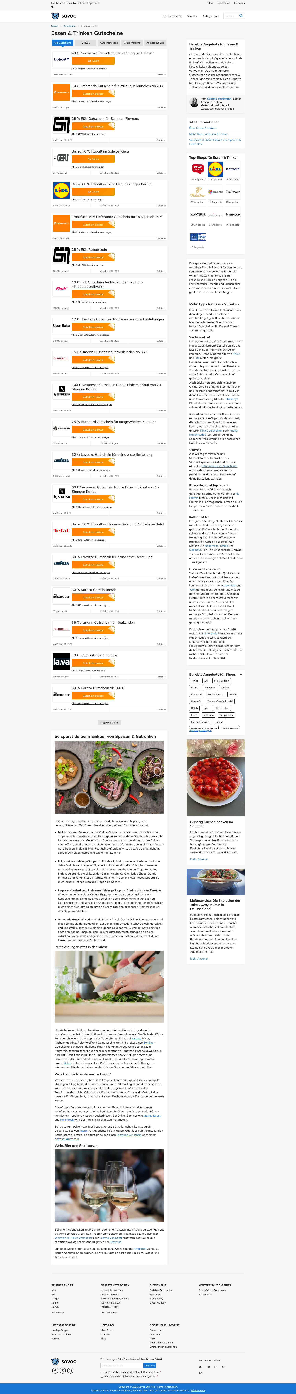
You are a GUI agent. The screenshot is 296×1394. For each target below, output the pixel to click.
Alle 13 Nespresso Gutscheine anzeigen (92, 404)
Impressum (156, 1334)
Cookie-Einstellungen (161, 1342)
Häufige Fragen (60, 1330)
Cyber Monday (158, 1302)
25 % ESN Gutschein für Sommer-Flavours (105, 118)
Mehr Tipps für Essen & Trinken (208, 134)
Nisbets (136, 1038)
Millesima (209, 715)
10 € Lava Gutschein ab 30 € (94, 655)
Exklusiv (86, 42)
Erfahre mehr (198, 1390)
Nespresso (211, 545)
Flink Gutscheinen (211, 430)
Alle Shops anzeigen (200, 730)
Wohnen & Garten (110, 1302)
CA (200, 1372)
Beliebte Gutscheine (161, 1290)
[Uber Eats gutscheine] (61, 325)
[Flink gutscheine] (61, 288)
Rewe (236, 353)
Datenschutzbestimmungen (137, 1376)
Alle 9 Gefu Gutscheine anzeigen (88, 166)
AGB (152, 1338)
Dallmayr (232, 399)
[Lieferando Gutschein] (61, 92)
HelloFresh (67, 1119)
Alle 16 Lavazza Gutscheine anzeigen (91, 470)
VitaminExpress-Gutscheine (219, 466)
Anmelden (150, 1365)
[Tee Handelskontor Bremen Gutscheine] (198, 243)
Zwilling (149, 1042)
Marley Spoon (152, 1115)
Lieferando (210, 633)
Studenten (155, 1294)
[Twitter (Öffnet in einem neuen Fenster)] (63, 1371)
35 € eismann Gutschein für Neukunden (103, 622)
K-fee (194, 715)
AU (223, 1367)
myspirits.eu (226, 715)
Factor (83, 1130)
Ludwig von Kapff (111, 1237)
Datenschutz (157, 1330)
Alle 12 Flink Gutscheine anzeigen (89, 302)
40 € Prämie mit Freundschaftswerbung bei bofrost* (113, 53)
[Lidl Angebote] (61, 190)
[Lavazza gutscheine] (61, 460)
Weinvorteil (62, 1237)
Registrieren (223, 2)
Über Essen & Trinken (202, 128)
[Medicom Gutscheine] (233, 220)
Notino (55, 1302)
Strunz (194, 687)
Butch (67, 1063)
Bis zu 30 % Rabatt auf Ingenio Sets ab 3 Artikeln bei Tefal (118, 524)
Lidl (197, 358)
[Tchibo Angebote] (198, 198)
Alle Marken (57, 1312)
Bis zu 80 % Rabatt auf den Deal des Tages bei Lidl (112, 184)
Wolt (192, 589)
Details (160, 74)
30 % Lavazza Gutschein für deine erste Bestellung (112, 454)
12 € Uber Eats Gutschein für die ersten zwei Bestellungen (118, 319)
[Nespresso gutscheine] (61, 391)
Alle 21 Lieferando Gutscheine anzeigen (92, 101)
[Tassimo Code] (215, 198)
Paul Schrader (215, 694)
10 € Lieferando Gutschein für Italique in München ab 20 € (118, 86)
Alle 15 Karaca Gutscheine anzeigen (90, 605)
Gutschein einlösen (61, 1334)
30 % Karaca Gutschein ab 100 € (98, 688)
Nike (53, 1290)
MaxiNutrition (221, 680)
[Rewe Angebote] (198, 175)
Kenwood (196, 694)
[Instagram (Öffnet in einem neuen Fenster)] (70, 1371)
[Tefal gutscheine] (61, 530)
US (200, 1367)
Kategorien (70, 25)
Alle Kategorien (109, 1312)
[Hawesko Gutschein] (198, 220)
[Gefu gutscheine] (61, 157)
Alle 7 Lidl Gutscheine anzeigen (87, 199)
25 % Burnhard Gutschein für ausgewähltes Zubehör (114, 422)
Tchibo (224, 545)
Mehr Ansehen (199, 859)
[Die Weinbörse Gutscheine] (215, 220)
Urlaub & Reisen (109, 1294)
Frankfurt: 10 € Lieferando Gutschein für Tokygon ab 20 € (117, 217)
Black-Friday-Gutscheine (212, 1290)
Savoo (54, 25)
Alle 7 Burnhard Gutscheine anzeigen (91, 437)
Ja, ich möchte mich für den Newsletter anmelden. (132, 1372)
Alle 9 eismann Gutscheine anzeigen (90, 367)
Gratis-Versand (132, 42)
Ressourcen (205, 1294)
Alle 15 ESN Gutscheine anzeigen (89, 134)
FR (215, 1367)
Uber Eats (229, 585)
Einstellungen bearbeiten (163, 1346)
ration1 (219, 721)
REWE (233, 694)
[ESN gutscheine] (61, 125)
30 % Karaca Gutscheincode (94, 589)
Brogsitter (140, 1248)
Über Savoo (107, 1330)
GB (208, 1367)
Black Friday (156, 1298)
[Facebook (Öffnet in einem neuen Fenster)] (55, 1371)
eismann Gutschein (129, 1134)
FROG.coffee (222, 708)
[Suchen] (241, 16)
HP (53, 1294)
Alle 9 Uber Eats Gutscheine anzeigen (91, 334)
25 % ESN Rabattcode (89, 249)
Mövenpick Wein (200, 721)
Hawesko (115, 1242)
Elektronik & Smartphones (115, 1298)
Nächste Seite (109, 722)
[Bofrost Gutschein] (61, 59)
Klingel (55, 1298)
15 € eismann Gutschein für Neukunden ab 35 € (110, 352)
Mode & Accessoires (112, 1290)
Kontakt (105, 1334)
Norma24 (196, 701)
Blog (210, 2)
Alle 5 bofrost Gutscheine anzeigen (89, 68)
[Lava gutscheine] (61, 661)
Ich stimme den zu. (131, 1376)
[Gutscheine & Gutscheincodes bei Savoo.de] (64, 16)
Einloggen (239, 2)
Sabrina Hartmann (219, 98)
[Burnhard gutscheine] (61, 428)
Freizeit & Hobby (110, 1306)
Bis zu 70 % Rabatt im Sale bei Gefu (100, 151)
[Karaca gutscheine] (61, 596)
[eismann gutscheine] (61, 358)
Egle (206, 708)
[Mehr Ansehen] (240, 674)
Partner (55, 1338)
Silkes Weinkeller (81, 1237)
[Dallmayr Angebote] (233, 198)
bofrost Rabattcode (67, 1139)
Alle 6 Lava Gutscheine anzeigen (88, 670)
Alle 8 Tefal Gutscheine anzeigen (88, 539)
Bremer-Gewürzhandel (220, 701)
